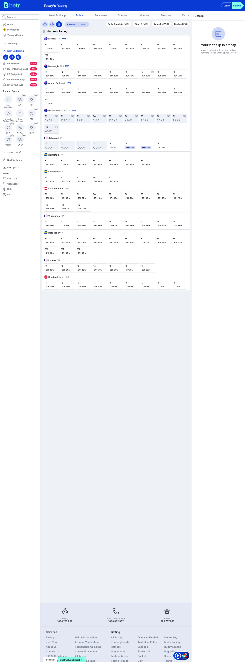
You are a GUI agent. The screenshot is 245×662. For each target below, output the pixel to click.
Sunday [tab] (122, 15)
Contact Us (52, 651)
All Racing (116, 637)
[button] (72, 659)
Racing (50, 637)
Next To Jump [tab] (57, 15)
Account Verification (87, 642)
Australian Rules (147, 642)
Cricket (142, 656)
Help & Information (86, 637)
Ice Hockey (170, 637)
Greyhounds (118, 651)
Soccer (168, 656)
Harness (116, 646)
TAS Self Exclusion (57, 656)
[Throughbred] (5, 57)
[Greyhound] (12, 57)
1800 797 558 (167, 621)
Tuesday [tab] (166, 15)
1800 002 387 (116, 621)
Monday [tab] (144, 15)
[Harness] (18, 57)
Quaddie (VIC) (161, 24)
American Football (148, 637)
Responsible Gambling (88, 646)
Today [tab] (79, 15)
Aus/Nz (71, 24)
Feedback (50, 659)
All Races (80, 656)
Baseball (143, 646)
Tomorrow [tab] (101, 15)
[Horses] (45, 24)
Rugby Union (171, 651)
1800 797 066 (64, 621)
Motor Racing (172, 642)
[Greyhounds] (52, 24)
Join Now (51, 642)
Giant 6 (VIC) (141, 24)
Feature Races (119, 656)
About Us (51, 646)
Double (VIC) (181, 24)
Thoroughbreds (120, 642)
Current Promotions (86, 651)
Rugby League (172, 646)
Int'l (83, 24)
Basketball (144, 651)
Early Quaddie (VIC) (118, 24)
